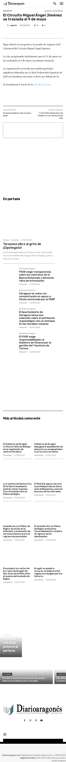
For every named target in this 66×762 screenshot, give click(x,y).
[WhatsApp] (37, 32)
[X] (23, 32)
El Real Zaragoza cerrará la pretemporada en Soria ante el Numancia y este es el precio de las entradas (48, 488)
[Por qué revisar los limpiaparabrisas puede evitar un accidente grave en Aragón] (26, 671)
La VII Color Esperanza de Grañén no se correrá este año (50, 115)
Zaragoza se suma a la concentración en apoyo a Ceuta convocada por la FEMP (37, 296)
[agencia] (5, 25)
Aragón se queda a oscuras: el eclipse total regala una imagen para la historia (48, 572)
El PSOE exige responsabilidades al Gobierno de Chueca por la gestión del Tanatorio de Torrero (35, 342)
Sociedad (7, 674)
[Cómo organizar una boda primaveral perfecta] (11, 639)
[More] (44, 32)
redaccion (15, 240)
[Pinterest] (30, 32)
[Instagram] (30, 720)
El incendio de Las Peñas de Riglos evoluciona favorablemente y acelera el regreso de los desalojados (48, 531)
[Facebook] (16, 32)
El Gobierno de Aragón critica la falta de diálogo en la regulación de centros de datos (17, 448)
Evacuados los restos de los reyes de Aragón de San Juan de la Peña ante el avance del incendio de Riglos (16, 573)
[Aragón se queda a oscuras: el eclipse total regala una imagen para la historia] (48, 555)
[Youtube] (41, 720)
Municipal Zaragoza (27, 269)
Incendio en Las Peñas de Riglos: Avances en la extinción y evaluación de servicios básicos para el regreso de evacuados (16, 531)
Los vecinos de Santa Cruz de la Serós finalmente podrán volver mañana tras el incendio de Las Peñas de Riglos (17, 489)
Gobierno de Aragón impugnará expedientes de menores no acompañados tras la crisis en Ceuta (48, 448)
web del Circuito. (42, 84)
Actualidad (7, 11)
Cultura (6, 240)
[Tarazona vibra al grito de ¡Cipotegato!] (29, 220)
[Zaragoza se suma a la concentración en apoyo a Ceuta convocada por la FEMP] (10, 296)
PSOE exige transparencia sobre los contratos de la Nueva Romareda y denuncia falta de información (36, 276)
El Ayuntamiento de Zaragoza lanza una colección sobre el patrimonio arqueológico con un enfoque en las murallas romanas (37, 318)
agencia (13, 25)
